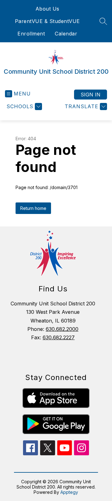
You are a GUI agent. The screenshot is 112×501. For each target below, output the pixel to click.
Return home (33, 208)
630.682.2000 (62, 329)
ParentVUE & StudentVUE (47, 21)
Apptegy (69, 492)
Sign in (90, 94)
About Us (47, 9)
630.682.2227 (59, 337)
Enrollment (31, 33)
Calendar (66, 33)
